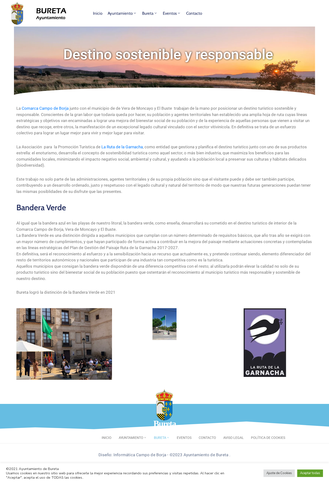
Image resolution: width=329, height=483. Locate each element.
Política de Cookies (268, 438)
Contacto (194, 13)
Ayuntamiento (120, 13)
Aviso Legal (233, 438)
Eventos (170, 13)
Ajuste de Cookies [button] (279, 473)
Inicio (97, 13)
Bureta (147, 13)
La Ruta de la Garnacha (122, 146)
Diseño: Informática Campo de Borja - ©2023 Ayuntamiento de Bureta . (164, 454)
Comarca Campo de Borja (45, 108)
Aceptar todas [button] (310, 473)
